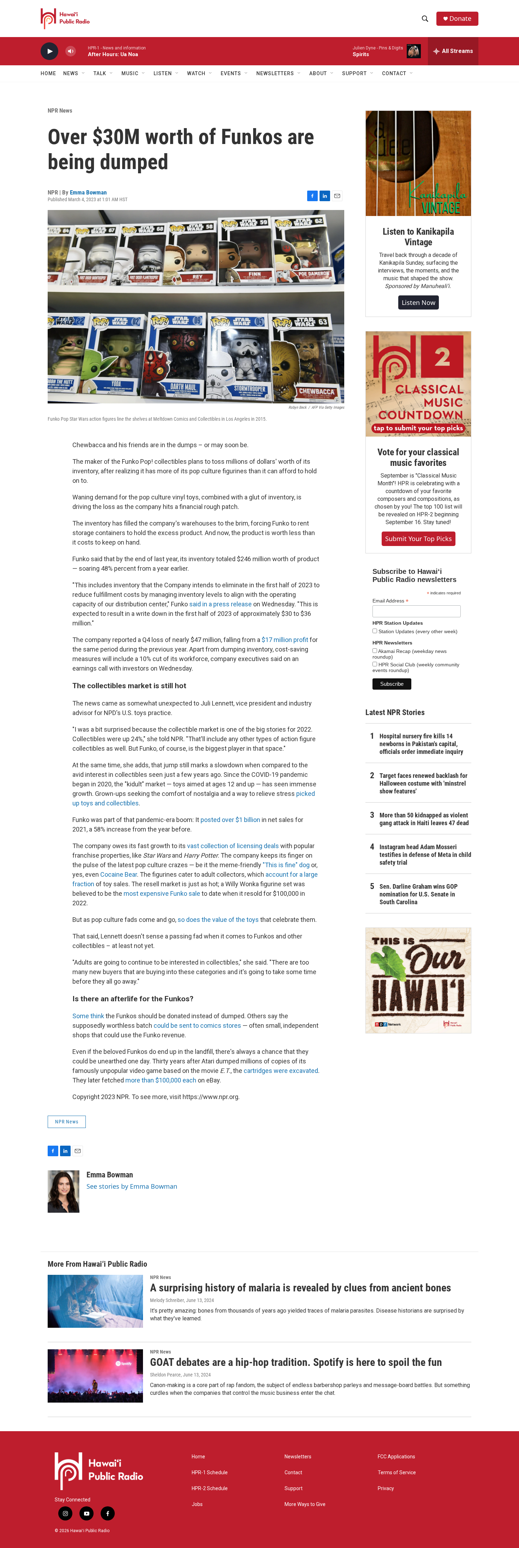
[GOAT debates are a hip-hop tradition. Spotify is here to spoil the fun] (95, 1375)
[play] (49, 51)
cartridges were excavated (281, 1070)
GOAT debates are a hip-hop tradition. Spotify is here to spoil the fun (296, 1362)
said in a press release (220, 604)
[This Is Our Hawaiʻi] (418, 980)
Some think (88, 1016)
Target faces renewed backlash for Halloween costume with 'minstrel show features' (423, 783)
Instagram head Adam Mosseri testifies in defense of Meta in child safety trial (425, 854)
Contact (293, 1472)
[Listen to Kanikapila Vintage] (418, 163)
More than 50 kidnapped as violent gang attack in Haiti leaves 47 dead (424, 819)
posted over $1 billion (230, 819)
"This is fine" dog (286, 865)
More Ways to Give (305, 1504)
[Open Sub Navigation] (83, 73)
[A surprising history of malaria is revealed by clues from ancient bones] (95, 1301)
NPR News (60, 110)
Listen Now (418, 302)
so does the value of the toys (218, 919)
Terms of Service (397, 1472)
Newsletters (298, 1456)
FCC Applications (396, 1456)
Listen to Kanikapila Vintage (418, 236)
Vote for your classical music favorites (418, 457)
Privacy (386, 1488)
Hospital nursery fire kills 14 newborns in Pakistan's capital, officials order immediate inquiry (421, 743)
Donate (460, 18)
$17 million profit (285, 639)
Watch (196, 73)
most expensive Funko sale (162, 893)
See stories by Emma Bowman (131, 1186)
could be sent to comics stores (197, 1025)
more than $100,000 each (160, 1080)
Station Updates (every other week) (417, 631)
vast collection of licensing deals (233, 846)
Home (48, 73)
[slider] (82, 51)
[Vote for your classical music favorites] (418, 384)
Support (294, 1488)
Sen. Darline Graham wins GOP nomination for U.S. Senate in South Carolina (419, 894)
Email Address (390, 601)
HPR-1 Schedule (210, 1472)
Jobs (197, 1504)
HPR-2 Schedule (210, 1488)
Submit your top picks (418, 538)
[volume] (71, 51)
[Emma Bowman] (63, 1191)
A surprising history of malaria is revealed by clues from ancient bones (300, 1288)
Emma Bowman (88, 192)
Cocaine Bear (118, 874)
